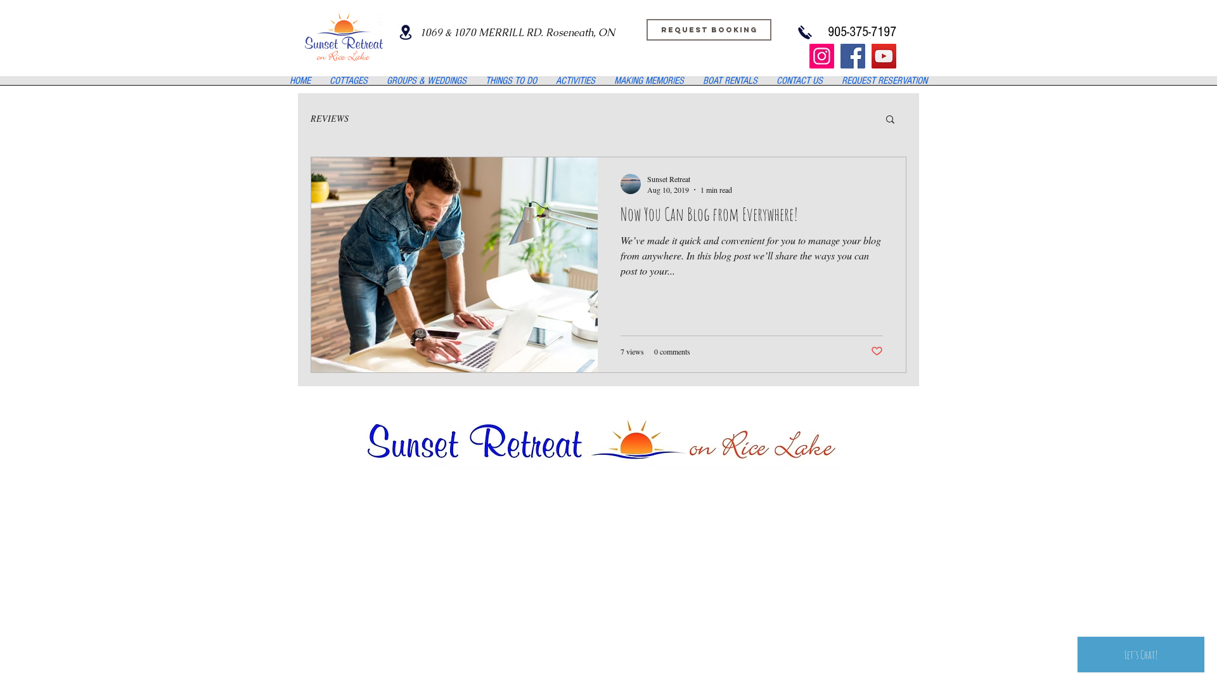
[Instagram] (821, 56)
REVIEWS (330, 118)
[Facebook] (852, 56)
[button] (890, 120)
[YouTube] (884, 56)
